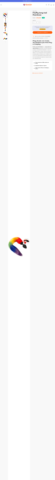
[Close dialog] (45, 228)
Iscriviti (37, 249)
